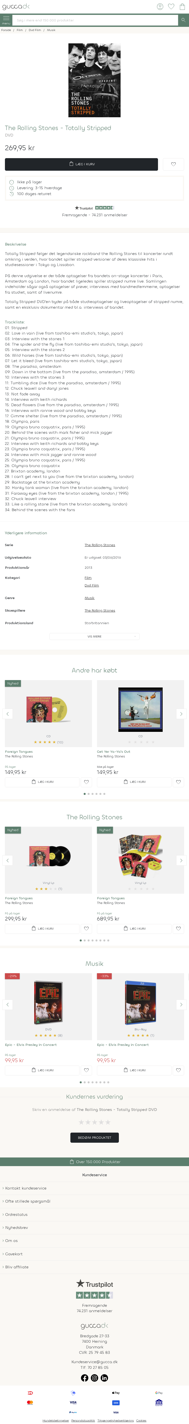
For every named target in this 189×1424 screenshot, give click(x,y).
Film (88, 577)
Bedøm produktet (94, 1137)
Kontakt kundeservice (26, 1188)
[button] (7, 714)
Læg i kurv (81, 163)
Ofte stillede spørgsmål (27, 1201)
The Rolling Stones (100, 545)
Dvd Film (92, 585)
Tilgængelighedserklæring (115, 1421)
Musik (89, 598)
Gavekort (14, 1253)
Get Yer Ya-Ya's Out (113, 752)
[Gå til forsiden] (94, 1325)
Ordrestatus (16, 1214)
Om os (11, 1240)
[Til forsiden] (16, 6)
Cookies (141, 1421)
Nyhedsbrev (16, 1227)
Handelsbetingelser (56, 1421)
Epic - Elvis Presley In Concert (31, 1045)
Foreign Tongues (19, 752)
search (184, 20)
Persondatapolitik (83, 1421)
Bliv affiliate (17, 1267)
